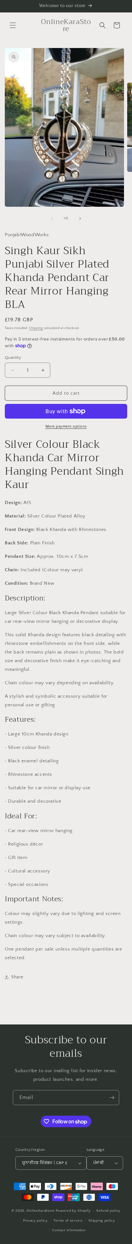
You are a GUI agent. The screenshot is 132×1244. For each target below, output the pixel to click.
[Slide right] (80, 219)
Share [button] (17, 977)
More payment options (66, 426)
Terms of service (68, 1221)
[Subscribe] (112, 1097)
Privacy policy (35, 1221)
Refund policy (108, 1211)
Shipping (36, 328)
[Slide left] (52, 219)
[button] (13, 25)
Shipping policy (101, 1221)
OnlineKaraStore (41, 1211)
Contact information (69, 1230)
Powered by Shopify (73, 1211)
